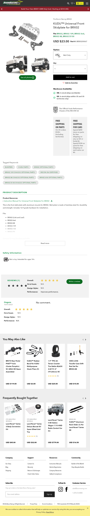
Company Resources (55, 470)
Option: (56, 50)
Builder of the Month (77, 464)
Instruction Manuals (55, 464)
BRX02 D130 (68, 36)
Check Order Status (33, 474)
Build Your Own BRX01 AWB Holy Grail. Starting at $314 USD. (45, 9)
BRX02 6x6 (79, 33)
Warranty (30, 467)
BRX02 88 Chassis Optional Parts (19, 177)
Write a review (74, 281)
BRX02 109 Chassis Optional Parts (20, 172)
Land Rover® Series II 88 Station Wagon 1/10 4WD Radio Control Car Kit (55, 425)
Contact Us (31, 464)
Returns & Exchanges (34, 470)
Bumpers (9, 167)
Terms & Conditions (47, 504)
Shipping (8, 470)
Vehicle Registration (55, 467)
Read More (50, 512)
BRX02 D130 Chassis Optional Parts (20, 183)
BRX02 (60, 33)
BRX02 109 (68, 33)
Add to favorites (71, 83)
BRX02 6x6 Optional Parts (51, 177)
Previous (83, 339)
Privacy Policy (33, 504)
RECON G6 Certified (49, 172)
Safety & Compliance (55, 474)
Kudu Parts (23, 167)
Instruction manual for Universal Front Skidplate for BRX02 (26, 201)
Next (85, 339)
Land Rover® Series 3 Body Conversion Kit (13, 426)
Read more (45, 243)
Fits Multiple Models (10, 420)
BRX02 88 (57, 36)
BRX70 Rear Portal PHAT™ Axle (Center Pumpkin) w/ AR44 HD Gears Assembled (13, 366)
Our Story (8, 464)
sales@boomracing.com (79, 488)
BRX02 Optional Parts (43, 167)
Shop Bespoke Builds (77, 467)
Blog (7, 467)
